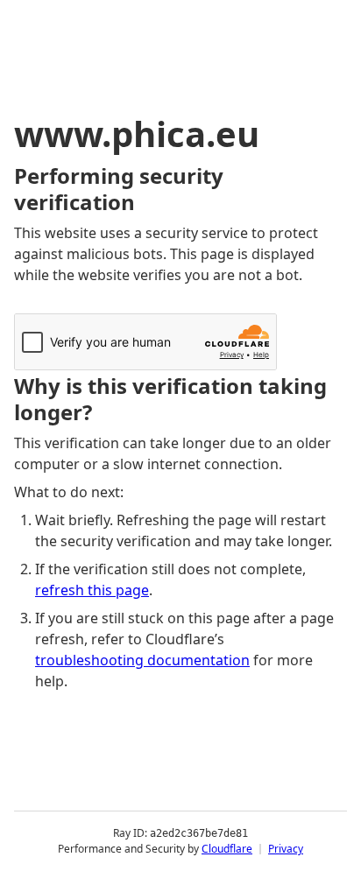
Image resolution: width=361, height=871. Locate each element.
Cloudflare (227, 848)
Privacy (285, 848)
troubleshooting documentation (142, 660)
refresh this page (92, 590)
